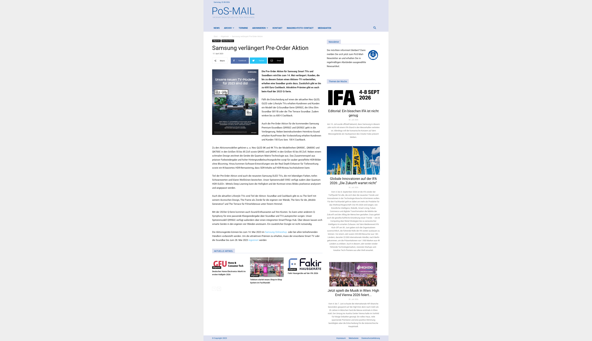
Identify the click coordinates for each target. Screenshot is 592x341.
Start (216, 36)
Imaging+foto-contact (300, 28)
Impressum (341, 338)
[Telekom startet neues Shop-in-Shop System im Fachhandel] (267, 267)
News (217, 28)
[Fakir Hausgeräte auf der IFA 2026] (305, 264)
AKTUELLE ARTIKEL (223, 251)
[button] (374, 28)
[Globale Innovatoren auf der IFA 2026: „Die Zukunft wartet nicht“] (353, 160)
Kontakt (277, 28)
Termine (243, 28)
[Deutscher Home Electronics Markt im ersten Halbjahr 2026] (229, 263)
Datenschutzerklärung (371, 338)
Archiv (228, 28)
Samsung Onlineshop (276, 232)
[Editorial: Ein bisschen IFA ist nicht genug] (353, 97)
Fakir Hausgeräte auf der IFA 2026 (303, 273)
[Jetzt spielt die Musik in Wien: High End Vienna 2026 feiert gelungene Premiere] (353, 272)
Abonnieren (259, 28)
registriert (254, 240)
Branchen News (227, 41)
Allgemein (225, 36)
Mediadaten (324, 28)
